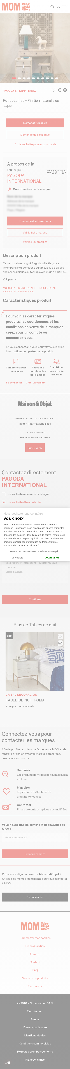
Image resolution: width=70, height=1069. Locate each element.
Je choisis (17, 557)
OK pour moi (52, 557)
